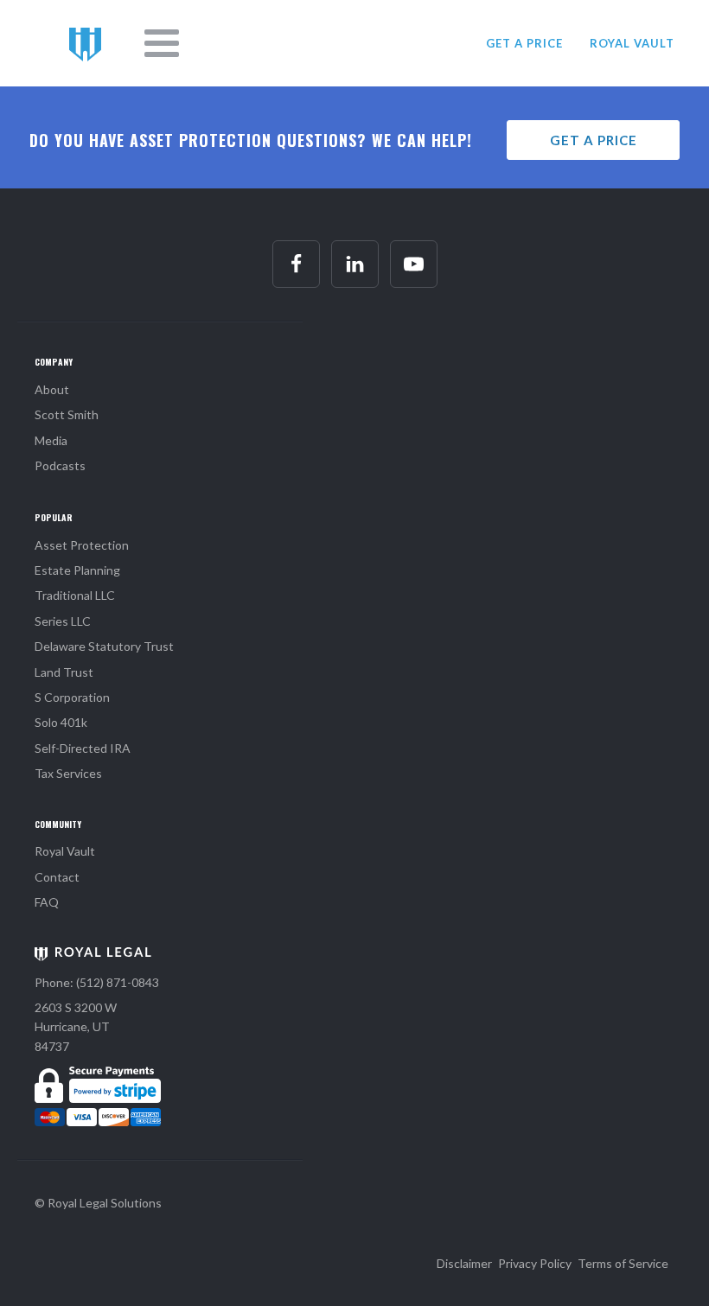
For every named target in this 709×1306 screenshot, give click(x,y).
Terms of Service (623, 1263)
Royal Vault (65, 851)
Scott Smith (67, 414)
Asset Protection (82, 545)
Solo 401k (61, 722)
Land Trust (64, 672)
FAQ (47, 902)
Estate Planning (77, 570)
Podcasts (60, 465)
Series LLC (63, 621)
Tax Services (68, 773)
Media (51, 440)
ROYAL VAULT (632, 43)
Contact (57, 877)
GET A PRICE (524, 43)
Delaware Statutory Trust (104, 646)
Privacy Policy (535, 1263)
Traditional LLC (75, 595)
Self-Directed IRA (83, 748)
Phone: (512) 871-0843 (97, 982)
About (52, 389)
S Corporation (72, 697)
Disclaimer (464, 1263)
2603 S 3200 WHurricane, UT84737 (76, 1027)
